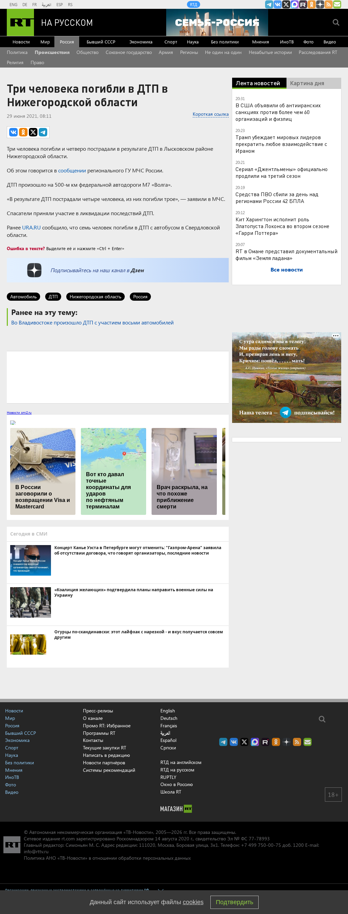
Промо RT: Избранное (106, 725)
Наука (193, 41)
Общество (87, 52)
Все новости (287, 269)
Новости (21, 41)
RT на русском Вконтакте (278, 4)
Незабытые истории (270, 52)
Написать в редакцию (106, 755)
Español (168, 740)
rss (329, 4)
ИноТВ (287, 41)
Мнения (260, 41)
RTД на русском (177, 769)
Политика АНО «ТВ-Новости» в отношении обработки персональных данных (107, 858)
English (167, 710)
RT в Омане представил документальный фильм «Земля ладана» (286, 254)
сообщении (72, 170)
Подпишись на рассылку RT (337, 4)
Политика (17, 52)
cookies (193, 902)
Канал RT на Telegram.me (269, 4)
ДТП (53, 296)
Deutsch (168, 718)
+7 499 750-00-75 (261, 845)
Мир (45, 41)
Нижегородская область (95, 296)
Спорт (170, 41)
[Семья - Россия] (217, 22)
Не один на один (223, 52)
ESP (59, 4)
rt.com (68, 838)
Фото (308, 41)
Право (37, 62)
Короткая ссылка (211, 114)
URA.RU (31, 227)
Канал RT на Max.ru (295, 4)
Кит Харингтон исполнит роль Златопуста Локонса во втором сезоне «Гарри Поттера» (282, 226)
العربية (46, 4)
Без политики (225, 41)
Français (168, 725)
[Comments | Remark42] (118, 376)
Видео (330, 41)
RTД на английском (181, 762)
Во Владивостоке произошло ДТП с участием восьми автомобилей (92, 322)
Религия (15, 62)
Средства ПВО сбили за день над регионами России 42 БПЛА (277, 197)
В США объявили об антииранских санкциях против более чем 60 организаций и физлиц (278, 111)
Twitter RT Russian (286, 4)
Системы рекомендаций (109, 770)
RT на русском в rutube (303, 4)
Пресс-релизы (98, 710)
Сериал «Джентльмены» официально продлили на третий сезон (282, 172)
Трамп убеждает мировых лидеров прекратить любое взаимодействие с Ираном (281, 143)
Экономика (141, 41)
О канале (93, 718)
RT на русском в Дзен (320, 4)
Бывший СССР (101, 41)
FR (34, 4)
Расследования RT (318, 52)
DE (24, 4)
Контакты (93, 740)
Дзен (137, 270)
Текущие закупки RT (104, 747)
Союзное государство (129, 52)
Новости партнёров (104, 762)
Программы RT (99, 733)
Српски (168, 747)
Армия (166, 52)
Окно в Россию (176, 784)
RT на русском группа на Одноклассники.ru (312, 4)
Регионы (189, 52)
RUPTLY (168, 777)
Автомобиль (23, 296)
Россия (67, 41)
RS (70, 4)
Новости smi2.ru (19, 412)
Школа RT (170, 791)
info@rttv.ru (36, 851)
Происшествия (52, 52)
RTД (193, 4)
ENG (13, 4)
